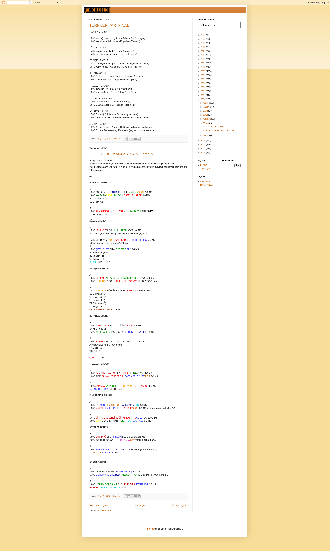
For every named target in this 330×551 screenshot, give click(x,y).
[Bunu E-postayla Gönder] (126, 139)
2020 (203, 59)
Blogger (151, 529)
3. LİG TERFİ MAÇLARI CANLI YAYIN (121, 154)
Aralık (206, 103)
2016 (203, 75)
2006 (203, 152)
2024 (203, 43)
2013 (203, 87)
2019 (203, 63)
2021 (203, 55)
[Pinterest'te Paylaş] (139, 139)
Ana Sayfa (140, 505)
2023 (203, 47)
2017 (203, 71)
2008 (203, 144)
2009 (203, 140)
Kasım (206, 107)
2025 (203, 39)
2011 (203, 95)
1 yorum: (117, 139)
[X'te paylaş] (132, 139)
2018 (203, 67)
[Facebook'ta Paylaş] (135, 139)
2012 (203, 91)
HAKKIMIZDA (206, 185)
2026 (203, 35)
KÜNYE (203, 165)
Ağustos (207, 119)
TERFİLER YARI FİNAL (109, 25)
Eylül (205, 115)
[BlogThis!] (129, 139)
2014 (203, 83)
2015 (203, 79)
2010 (203, 99)
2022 (203, 51)
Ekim (205, 111)
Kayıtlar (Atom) (104, 510)
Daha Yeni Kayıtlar (99, 505)
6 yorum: (117, 496)
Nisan (206, 135)
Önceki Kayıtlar (179, 505)
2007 (203, 148)
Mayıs (206, 123)
